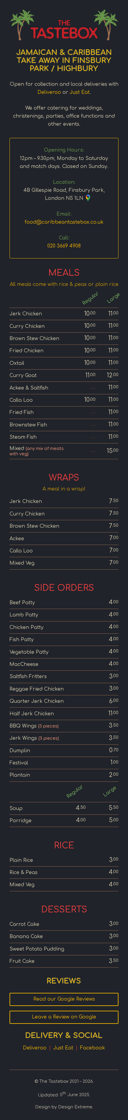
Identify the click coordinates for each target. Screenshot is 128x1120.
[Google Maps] (88, 199)
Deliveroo (49, 92)
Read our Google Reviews (64, 999)
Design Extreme (75, 1107)
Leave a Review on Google (64, 1017)
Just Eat (80, 92)
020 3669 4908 (64, 246)
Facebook (92, 1048)
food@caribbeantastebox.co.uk (64, 222)
